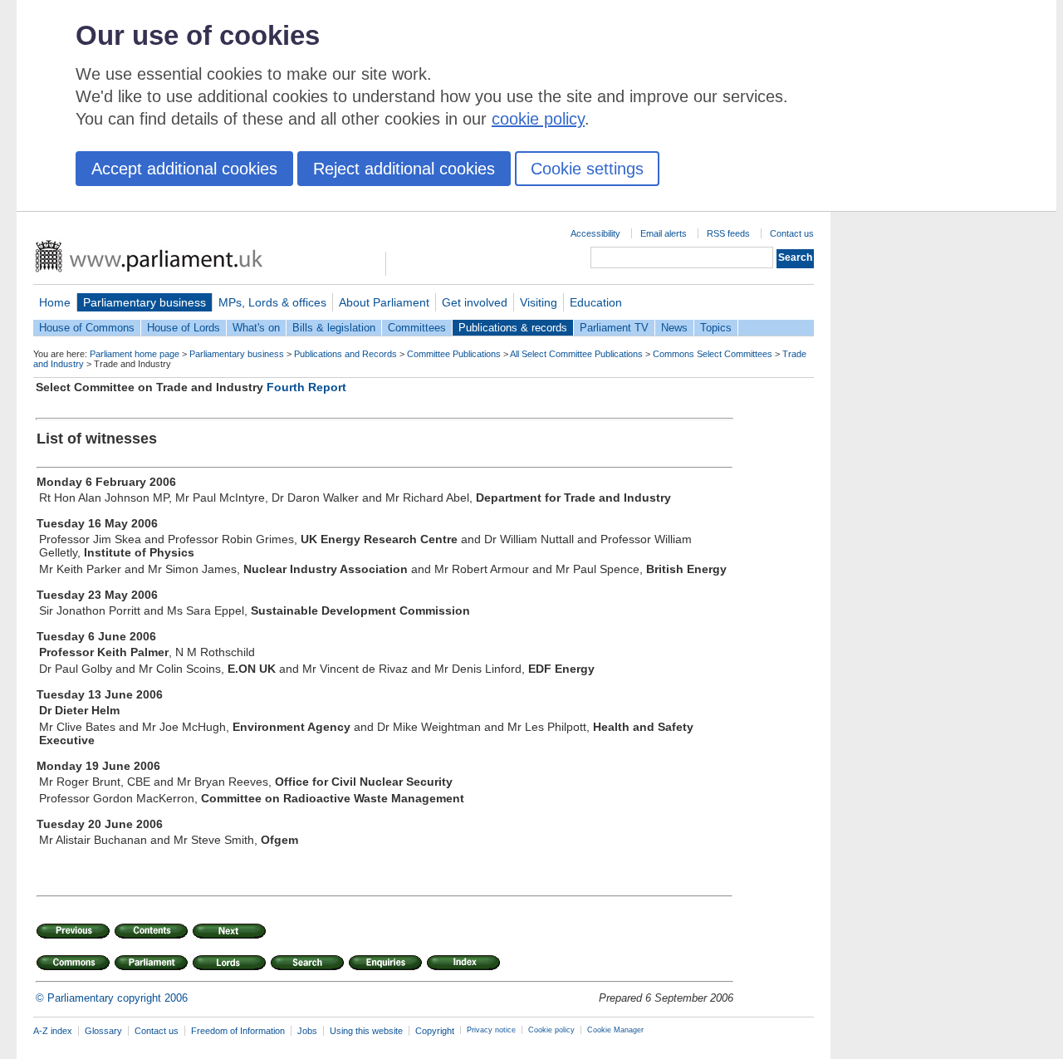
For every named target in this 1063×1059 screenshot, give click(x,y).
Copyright (434, 1031)
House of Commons (87, 327)
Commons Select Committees (712, 354)
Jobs (307, 1031)
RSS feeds (728, 233)
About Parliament (384, 302)
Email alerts (663, 233)
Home (55, 302)
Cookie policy (551, 1030)
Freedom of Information (238, 1031)
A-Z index (52, 1031)
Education (596, 302)
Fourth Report (306, 387)
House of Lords (183, 327)
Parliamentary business (144, 302)
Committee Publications (454, 354)
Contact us (792, 233)
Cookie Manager (615, 1030)
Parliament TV (614, 327)
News (674, 327)
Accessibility (595, 233)
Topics (716, 327)
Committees (417, 327)
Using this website (366, 1031)
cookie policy (538, 119)
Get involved (474, 302)
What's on (256, 327)
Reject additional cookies (404, 168)
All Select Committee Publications (576, 354)
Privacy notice (491, 1030)
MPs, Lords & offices (272, 302)
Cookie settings (587, 168)
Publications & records (512, 327)
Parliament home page (134, 354)
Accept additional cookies (184, 168)
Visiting (538, 302)
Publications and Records (345, 354)
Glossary (103, 1031)
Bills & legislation (333, 327)
